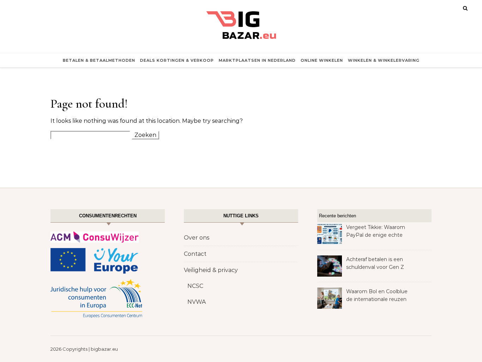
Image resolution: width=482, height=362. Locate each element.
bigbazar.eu (104, 349)
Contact (195, 254)
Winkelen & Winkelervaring (384, 60)
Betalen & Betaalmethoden (99, 60)
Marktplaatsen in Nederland (257, 60)
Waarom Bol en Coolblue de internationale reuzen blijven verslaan (377, 296)
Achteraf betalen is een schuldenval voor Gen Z (375, 263)
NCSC (195, 286)
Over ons (196, 237)
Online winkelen (322, 60)
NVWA (196, 301)
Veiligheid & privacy (211, 270)
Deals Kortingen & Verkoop (177, 60)
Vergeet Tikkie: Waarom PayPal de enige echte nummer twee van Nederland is (375, 232)
